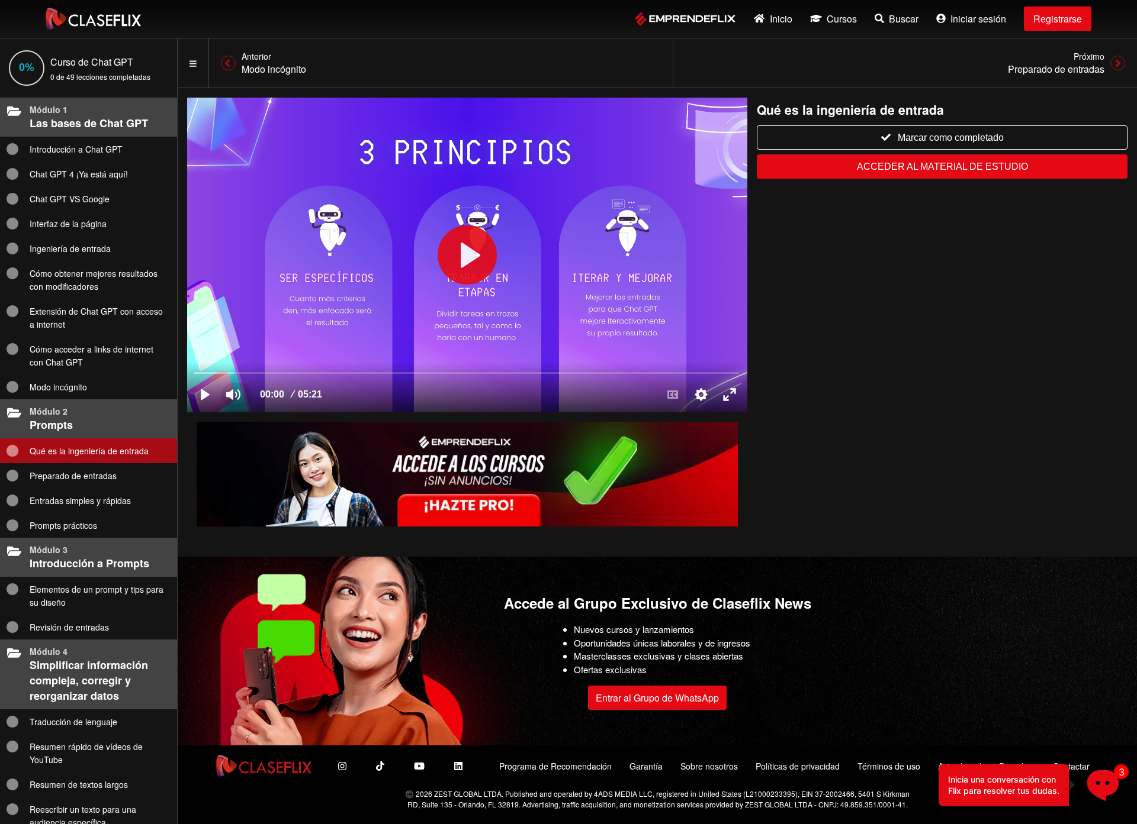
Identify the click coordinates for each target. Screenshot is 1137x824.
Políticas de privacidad (798, 766)
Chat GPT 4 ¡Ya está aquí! (79, 174)
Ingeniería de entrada (70, 248)
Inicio (781, 18)
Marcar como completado (951, 138)
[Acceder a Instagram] (342, 765)
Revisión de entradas (69, 627)
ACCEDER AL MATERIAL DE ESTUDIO (942, 166)
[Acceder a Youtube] (419, 765)
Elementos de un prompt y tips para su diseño (96, 595)
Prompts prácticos (63, 525)
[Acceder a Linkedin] (458, 765)
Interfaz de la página (68, 224)
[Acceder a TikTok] (380, 765)
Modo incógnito (58, 387)
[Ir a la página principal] (93, 18)
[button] (1103, 790)
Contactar (1071, 766)
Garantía (646, 766)
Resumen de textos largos (79, 784)
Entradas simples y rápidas (80, 500)
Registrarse (1057, 18)
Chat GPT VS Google (70, 199)
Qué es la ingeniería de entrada (89, 451)
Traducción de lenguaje (73, 722)
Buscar (903, 18)
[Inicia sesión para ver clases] (467, 255)
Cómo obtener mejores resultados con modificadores (94, 279)
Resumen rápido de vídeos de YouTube (86, 753)
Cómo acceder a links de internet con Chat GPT (91, 355)
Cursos (842, 18)
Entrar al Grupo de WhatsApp (657, 698)
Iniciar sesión (978, 18)
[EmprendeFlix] (685, 18)
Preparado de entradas (73, 476)
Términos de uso (888, 766)
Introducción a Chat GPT (76, 149)
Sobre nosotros (709, 766)
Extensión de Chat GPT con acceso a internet (96, 317)
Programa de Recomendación (555, 766)
